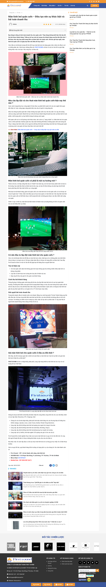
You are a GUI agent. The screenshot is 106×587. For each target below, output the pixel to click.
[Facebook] (50, 465)
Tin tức (66, 5)
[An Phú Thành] (83, 579)
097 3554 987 (31, 1)
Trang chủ (37, 5)
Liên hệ (72, 5)
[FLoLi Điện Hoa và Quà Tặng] (82, 576)
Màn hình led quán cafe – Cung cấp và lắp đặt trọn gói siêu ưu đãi (38, 129)
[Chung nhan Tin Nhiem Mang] (87, 573)
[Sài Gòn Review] (90, 576)
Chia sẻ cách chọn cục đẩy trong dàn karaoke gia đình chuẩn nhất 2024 (45, 512)
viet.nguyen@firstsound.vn (15, 1)
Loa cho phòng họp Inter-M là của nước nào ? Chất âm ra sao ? (42, 522)
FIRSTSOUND (39, 47)
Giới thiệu (44, 5)
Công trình (50, 571)
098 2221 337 (12, 574)
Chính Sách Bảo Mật (67, 561)
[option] (11, 547)
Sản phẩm (52, 5)
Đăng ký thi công (52, 568)
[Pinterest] (56, 465)
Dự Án (59, 5)
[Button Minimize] (65, 30)
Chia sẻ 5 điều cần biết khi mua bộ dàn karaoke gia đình (40, 492)
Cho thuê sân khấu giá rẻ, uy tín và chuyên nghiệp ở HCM (40, 502)
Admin (15, 24)
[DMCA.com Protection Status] (89, 579)
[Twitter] (53, 465)
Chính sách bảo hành (67, 564)
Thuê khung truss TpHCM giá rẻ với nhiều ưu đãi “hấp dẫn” (41, 482)
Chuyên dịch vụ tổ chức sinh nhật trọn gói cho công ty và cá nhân (43, 472)
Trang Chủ (11, 12)
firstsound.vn (17, 580)
